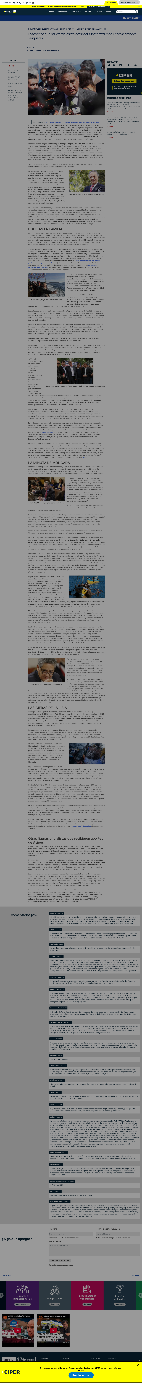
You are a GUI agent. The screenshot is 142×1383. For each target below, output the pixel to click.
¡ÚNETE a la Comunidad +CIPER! (98, 6)
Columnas (88, 12)
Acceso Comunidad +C (129, 2)
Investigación (63, 12)
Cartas (99, 12)
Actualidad (76, 12)
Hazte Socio (111, 2)
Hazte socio (81, 1375)
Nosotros (109, 12)
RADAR (51, 12)
